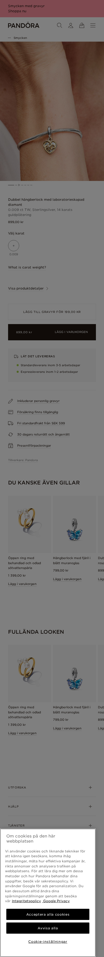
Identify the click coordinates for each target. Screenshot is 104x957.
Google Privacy (56, 901)
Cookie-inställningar (47, 941)
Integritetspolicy (26, 901)
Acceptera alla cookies (47, 914)
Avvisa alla (48, 928)
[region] (48, 893)
